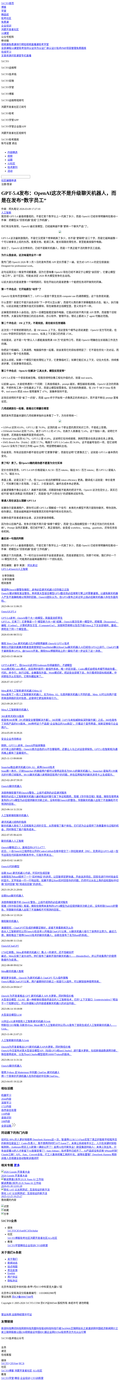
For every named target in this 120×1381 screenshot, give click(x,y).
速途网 (92, 1328)
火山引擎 (81, 1332)
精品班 (5, 14)
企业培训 (6, 25)
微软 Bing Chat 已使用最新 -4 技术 (35, 643)
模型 (16, 866)
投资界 (65, 1332)
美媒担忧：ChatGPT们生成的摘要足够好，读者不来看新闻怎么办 (37, 927)
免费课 (5, 22)
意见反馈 (13, 1270)
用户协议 (13, 1277)
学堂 (3, 10)
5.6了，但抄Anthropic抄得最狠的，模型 (36, 665)
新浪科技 (6, 1328)
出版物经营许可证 (22, 1314)
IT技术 (57, 48)
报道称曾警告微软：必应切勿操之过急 (35, 589)
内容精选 (13, 152)
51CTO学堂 (14, 1245)
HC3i (26, 1230)
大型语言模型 (8, 1015)
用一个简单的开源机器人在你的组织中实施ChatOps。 (30, 1076)
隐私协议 (13, 1280)
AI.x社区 (52, 1238)
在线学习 (6, 52)
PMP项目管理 (68, 48)
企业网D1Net (54, 1332)
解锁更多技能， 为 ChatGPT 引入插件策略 (34, 977)
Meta (3, 709)
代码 (11, 866)
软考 (21, 48)
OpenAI (14, 569)
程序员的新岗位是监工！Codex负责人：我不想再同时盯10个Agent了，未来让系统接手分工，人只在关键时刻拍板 (59, 1143)
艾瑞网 (74, 1328)
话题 (10, 159)
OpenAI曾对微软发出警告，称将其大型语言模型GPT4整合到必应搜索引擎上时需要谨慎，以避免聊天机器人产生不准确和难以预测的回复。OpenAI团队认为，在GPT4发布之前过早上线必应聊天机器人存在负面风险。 (59, 597)
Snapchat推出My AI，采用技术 (28, 767)
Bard (8, 895)
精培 (22, 1245)
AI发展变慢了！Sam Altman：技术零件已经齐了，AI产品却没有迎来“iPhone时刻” (73, 1150)
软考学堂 (44, 44)
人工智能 (23, 569)
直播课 (35, 44)
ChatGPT (14, 946)
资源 (8, 55)
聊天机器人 (22, 709)
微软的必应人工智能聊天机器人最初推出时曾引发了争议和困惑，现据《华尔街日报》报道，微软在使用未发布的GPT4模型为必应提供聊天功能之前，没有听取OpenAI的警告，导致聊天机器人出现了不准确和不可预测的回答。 (60, 800)
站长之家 (83, 1328)
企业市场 (11, 739)
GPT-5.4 (5, 569)
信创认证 (29, 48)
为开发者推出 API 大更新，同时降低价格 (37, 996)
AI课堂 (5, 33)
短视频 (27, 44)
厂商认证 (49, 48)
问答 (13, 55)
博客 (3, 7)
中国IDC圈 (41, 1332)
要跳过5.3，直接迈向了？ (23, 847)
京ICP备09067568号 (22, 1296)
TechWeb (66, 1328)
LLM (19, 1015)
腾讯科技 (16, 1328)
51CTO (11, 1230)
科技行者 (56, 1328)
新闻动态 (13, 1263)
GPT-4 (12, 611)
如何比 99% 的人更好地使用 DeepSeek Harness (26, 1139)
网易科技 (26, 1328)
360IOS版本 (12, 716)
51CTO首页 (7, 3)
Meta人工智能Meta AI (21, 690)
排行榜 (20, 44)
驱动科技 (46, 1328)
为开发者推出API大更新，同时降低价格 (35, 1047)
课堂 (18, 55)
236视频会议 (28, 1332)
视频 (10, 156)
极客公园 (16, 1332)
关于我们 (13, 1259)
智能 (21, 971)
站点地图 (13, 1266)
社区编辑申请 (8, 180)
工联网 (7, 1332)
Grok (26, 1040)
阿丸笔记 (33, 565)
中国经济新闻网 (104, 1328)
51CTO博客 (14, 1238)
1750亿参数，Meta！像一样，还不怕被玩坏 (37, 952)
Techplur (33, 1230)
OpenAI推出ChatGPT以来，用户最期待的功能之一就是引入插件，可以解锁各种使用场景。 (51, 981)
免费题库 (81, 48)
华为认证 (39, 48)
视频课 (5, 44)
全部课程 (6, 48)
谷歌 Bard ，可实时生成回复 (25, 873)
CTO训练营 (41, 1245)
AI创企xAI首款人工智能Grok (25, 1021)
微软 (13, 815)
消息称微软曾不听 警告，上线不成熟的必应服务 (34, 902)
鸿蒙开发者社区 (10, 29)
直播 (28, 55)
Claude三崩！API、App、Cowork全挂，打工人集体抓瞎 (31, 1154)
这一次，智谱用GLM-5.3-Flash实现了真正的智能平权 (80, 1139)
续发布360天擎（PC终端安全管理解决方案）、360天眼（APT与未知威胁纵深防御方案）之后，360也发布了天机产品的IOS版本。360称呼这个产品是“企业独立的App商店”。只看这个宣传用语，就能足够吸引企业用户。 (59, 724)
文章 (3, 55)
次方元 (72, 1332)
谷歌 (3, 895)
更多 (17, 1165)
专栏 (23, 55)
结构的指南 (13, 822)
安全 (3, 739)
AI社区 (11, 163)
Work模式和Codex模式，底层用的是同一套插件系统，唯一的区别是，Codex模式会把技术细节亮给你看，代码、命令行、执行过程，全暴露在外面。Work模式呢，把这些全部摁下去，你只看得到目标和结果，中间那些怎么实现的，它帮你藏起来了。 (59, 673)
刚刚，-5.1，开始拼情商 (23, 745)
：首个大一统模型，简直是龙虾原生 (32, 618)
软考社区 (6, 18)
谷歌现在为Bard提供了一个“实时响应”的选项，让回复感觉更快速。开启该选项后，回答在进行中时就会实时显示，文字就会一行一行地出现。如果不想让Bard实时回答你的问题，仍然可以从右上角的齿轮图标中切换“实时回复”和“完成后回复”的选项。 (60, 880)
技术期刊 (13, 167)
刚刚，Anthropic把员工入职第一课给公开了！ (29, 1147)
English (11, 1273)
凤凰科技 (36, 1328)
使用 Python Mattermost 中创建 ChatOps (30, 1072)
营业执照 (6, 1314)
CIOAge (19, 1230)
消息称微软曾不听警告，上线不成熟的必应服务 (34, 792)
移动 (18, 739)
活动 (10, 171)
